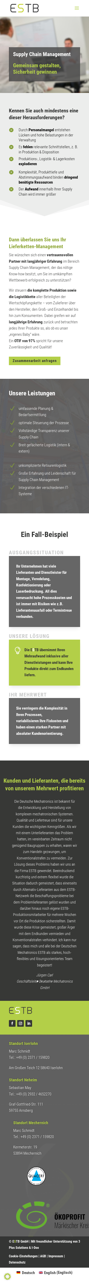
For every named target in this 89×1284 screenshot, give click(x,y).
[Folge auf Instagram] (20, 1023)
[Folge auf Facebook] (12, 1023)
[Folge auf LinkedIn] (28, 1023)
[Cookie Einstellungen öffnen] (7, 1278)
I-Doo (35, 1248)
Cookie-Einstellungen (23, 1256)
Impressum (55, 1256)
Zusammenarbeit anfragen (35, 361)
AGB (43, 1256)
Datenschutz (17, 1262)
